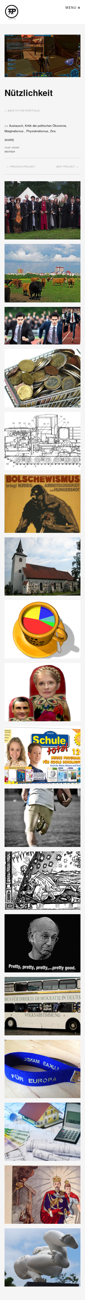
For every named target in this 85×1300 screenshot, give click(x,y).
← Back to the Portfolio (22, 110)
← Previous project (21, 166)
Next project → (67, 166)
